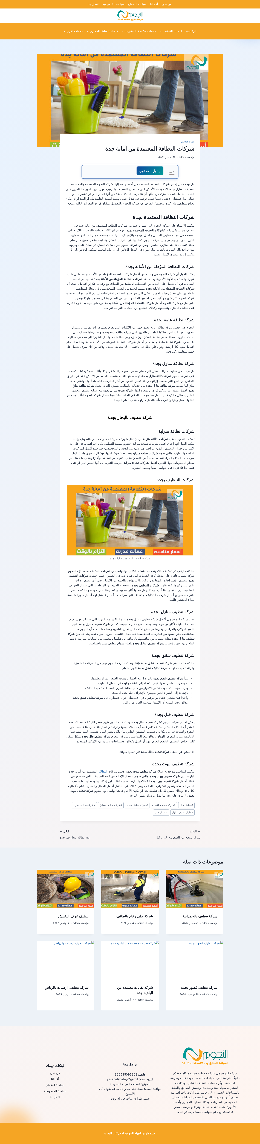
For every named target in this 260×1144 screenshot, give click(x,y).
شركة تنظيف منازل (84, 805)
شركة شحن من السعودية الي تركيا (178, 834)
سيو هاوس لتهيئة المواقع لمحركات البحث (129, 1133)
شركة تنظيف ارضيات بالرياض (67, 987)
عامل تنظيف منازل (182, 812)
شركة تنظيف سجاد (137, 805)
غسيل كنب (161, 812)
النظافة (102, 771)
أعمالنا (154, 4)
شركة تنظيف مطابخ (111, 805)
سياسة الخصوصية (113, 4)
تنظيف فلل (186, 805)
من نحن (167, 4)
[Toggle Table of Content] (170, 171)
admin (182, 157)
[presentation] (194, 889)
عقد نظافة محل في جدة (75, 834)
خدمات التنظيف (188, 141)
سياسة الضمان (137, 4)
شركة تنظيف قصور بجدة (199, 987)
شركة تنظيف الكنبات (163, 805)
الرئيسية (191, 31)
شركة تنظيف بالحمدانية (200, 916)
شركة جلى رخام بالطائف (134, 916)
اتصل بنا (93, 4)
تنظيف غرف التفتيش (73, 916)
